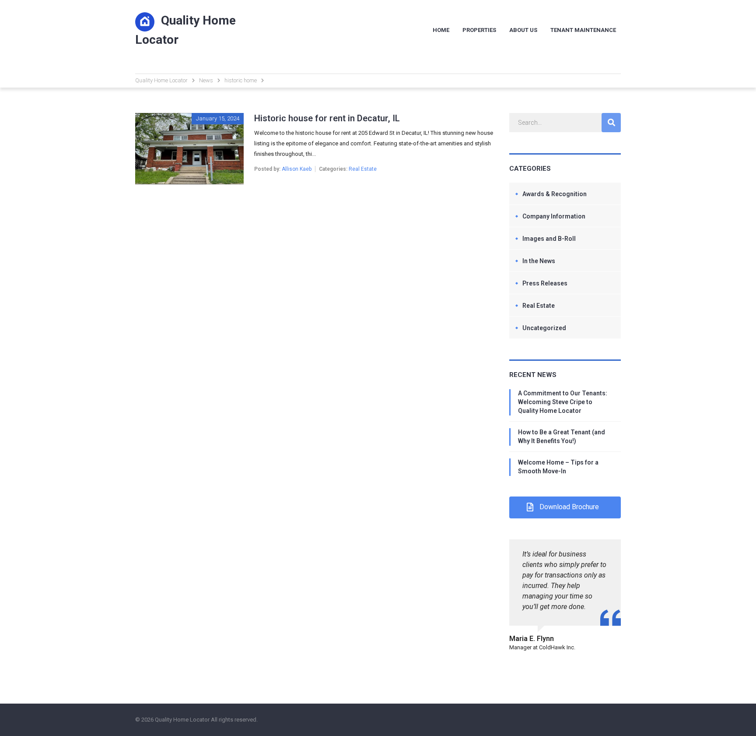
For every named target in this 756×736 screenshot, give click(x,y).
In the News (538, 260)
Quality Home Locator (185, 30)
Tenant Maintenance (583, 30)
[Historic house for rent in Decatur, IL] (189, 118)
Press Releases (544, 283)
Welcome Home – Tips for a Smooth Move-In (558, 467)
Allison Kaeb (297, 169)
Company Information (553, 216)
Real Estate (363, 169)
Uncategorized (544, 327)
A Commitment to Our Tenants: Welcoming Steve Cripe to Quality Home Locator (562, 402)
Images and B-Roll (549, 238)
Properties (479, 30)
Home (441, 30)
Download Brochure (569, 507)
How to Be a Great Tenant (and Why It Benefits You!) (561, 436)
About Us (523, 30)
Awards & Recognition (554, 193)
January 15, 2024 (217, 118)
